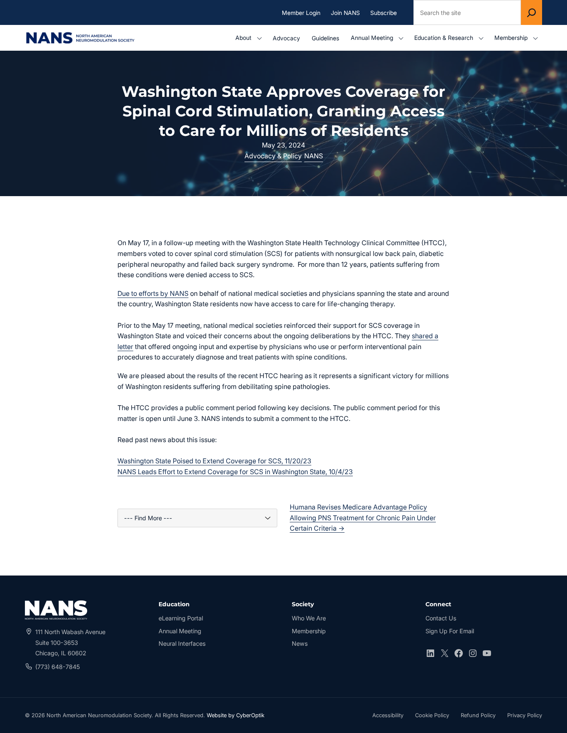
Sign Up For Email (449, 631)
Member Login (303, 12)
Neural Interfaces (182, 643)
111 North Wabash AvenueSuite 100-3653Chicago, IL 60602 (70, 642)
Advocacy (286, 38)
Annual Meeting (180, 631)
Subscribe (383, 12)
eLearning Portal (181, 619)
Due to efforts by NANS (152, 293)
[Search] (531, 12)
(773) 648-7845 (57, 666)
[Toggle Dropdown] (261, 38)
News (300, 643)
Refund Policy (478, 715)
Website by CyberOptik (235, 715)
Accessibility (387, 716)
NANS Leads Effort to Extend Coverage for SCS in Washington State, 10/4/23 (235, 471)
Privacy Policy (524, 715)
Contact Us (440, 618)
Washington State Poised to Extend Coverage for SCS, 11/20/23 (214, 461)
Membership (309, 631)
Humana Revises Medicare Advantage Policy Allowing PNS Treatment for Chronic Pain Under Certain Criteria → (363, 517)
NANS (313, 156)
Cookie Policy (432, 715)
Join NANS (345, 12)
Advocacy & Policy (273, 156)
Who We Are (309, 618)
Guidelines (325, 38)
